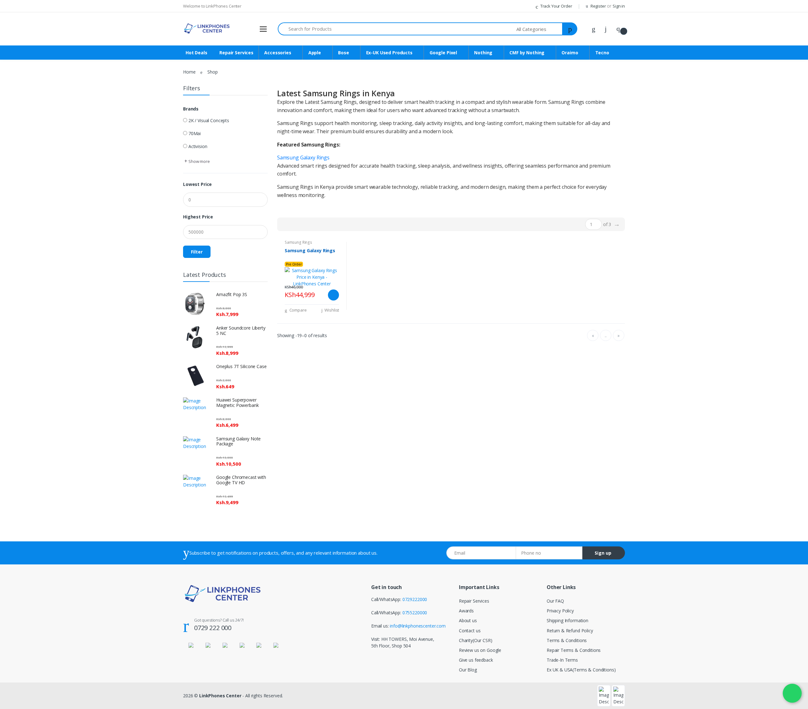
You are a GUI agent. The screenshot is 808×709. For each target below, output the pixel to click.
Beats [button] (16, 537)
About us (468, 620)
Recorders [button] (20, 643)
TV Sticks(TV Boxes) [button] (30, 356)
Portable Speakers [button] (28, 185)
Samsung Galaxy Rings (303, 157)
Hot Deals (21, 36)
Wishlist (331, 310)
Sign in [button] (619, 6)
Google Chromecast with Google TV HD (241, 480)
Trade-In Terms (562, 660)
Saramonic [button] (21, 633)
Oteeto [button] (17, 526)
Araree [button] (16, 601)
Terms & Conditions (567, 640)
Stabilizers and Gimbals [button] (33, 505)
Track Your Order (555, 6)
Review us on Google (480, 650)
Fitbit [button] (15, 590)
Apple (314, 53)
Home (189, 72)
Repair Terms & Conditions (574, 650)
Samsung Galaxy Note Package (238, 441)
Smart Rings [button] (22, 494)
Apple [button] (15, 68)
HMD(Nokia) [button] (22, 430)
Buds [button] (15, 217)
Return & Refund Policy (570, 631)
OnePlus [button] (18, 153)
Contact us (470, 631)
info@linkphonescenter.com (417, 626)
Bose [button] (15, 78)
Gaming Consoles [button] (27, 334)
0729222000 (414, 599)
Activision (197, 146)
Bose (343, 53)
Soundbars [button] (21, 196)
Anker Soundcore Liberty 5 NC (240, 330)
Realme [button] (17, 313)
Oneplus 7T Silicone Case (241, 366)
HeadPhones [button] (23, 228)
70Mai (194, 133)
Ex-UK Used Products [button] (31, 89)
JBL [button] (13, 377)
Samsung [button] (19, 164)
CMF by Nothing (526, 53)
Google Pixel (443, 53)
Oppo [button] (15, 324)
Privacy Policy (560, 611)
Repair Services (26, 46)
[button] (539, 28)
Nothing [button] (18, 110)
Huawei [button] (17, 462)
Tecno (602, 53)
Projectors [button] (20, 441)
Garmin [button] (17, 665)
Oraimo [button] (17, 132)
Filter (197, 252)
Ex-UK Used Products (389, 53)
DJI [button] (13, 558)
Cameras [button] (19, 452)
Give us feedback (476, 660)
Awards (466, 611)
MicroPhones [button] (23, 483)
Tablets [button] (17, 281)
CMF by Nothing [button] (26, 121)
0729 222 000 (212, 627)
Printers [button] (18, 622)
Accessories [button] (22, 57)
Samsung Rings (298, 242)
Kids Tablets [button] (22, 292)
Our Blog (468, 670)
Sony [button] (15, 387)
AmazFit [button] (18, 473)
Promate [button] (19, 579)
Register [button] (598, 6)
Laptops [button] (18, 260)
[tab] (284, 224)
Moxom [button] (18, 548)
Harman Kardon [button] (26, 366)
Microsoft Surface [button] (28, 270)
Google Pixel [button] (22, 100)
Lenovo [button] (17, 398)
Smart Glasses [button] (24, 516)
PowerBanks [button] (23, 206)
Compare (297, 310)
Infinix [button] (16, 238)
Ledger (17, 697)
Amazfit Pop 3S (231, 294)
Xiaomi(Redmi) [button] (24, 174)
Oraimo (569, 53)
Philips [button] (16, 654)
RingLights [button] (20, 612)
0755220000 (414, 613)
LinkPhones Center (220, 696)
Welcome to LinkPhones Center (212, 6)
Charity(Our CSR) (475, 640)
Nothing (483, 53)
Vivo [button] (14, 302)
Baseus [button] (17, 569)
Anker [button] (15, 409)
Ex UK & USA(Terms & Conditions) (581, 670)
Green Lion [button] (21, 345)
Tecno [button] (16, 142)
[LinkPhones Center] (33, 11)
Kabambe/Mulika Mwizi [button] (33, 249)
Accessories (277, 53)
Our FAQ (555, 601)
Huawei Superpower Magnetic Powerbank (237, 402)
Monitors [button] (19, 675)
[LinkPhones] (206, 28)
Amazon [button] (18, 420)
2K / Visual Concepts (208, 120)
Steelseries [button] (21, 686)
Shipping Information (567, 620)
